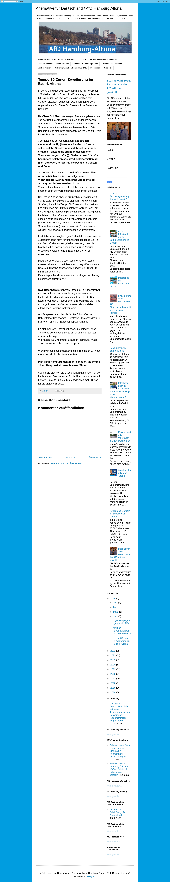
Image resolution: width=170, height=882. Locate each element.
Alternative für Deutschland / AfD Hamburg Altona (78, 8)
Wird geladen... (114, 734)
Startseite (108, 68)
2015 (113, 687)
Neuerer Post (45, 457)
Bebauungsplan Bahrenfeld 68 (118, 349)
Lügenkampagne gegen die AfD (121, 622)
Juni (115, 602)
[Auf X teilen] (59, 391)
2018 (113, 674)
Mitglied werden (44, 68)
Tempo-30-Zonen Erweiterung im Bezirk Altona (121, 641)
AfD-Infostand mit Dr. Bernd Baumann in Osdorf (119, 237)
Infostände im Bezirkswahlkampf (120, 282)
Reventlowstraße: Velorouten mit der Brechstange (120, 436)
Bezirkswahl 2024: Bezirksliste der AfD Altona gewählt (120, 554)
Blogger (91, 876)
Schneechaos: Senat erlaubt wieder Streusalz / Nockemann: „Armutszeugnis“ (120, 751)
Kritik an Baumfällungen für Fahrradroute (122, 630)
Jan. (115, 616)
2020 (113, 664)
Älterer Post (95, 457)
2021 (113, 660)
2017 (113, 678)
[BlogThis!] (58, 391)
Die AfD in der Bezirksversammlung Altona (99, 59)
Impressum (95, 68)
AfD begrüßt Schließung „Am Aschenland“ (118, 812)
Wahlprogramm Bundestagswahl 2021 (71, 68)
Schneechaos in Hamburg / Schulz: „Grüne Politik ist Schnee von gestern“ (119, 769)
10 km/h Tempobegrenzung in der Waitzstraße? (120, 196)
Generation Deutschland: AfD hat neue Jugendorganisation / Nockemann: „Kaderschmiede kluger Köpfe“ (120, 712)
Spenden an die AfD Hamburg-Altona (53, 64)
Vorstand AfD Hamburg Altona (85, 64)
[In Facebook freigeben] (61, 391)
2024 (113, 598)
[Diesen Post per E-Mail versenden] (56, 391)
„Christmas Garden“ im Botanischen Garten (120, 514)
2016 (113, 683)
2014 (113, 692)
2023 (113, 650)
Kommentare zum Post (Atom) (66, 463)
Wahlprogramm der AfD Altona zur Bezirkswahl (57, 59)
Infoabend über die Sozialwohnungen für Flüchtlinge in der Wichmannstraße (120, 390)
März (116, 611)
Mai (115, 607)
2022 (113, 655)
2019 (113, 669)
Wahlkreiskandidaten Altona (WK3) (120, 474)
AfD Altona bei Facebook (111, 64)
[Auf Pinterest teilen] (63, 391)
